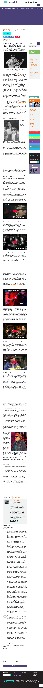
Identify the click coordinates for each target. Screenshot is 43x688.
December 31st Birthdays (33, 113)
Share (6, 36)
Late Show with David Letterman (16, 284)
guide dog (16, 109)
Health (36, 8)
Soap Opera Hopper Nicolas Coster (33, 59)
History (31, 8)
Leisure (27, 8)
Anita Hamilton (15, 500)
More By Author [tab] (16, 497)
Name (4, 661)
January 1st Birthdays (33, 109)
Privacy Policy (15, 678)
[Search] (38, 5)
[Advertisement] (21, 18)
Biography (17, 29)
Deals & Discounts (34, 132)
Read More (32, 62)
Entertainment (8, 8)
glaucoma (20, 73)
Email (17, 661)
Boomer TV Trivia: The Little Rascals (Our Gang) (34, 72)
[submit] (38, 43)
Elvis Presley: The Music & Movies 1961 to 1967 (34, 66)
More (41, 8)
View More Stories (33, 77)
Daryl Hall (5, 320)
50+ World (5, 29)
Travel (18, 8)
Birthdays (23, 8)
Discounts (13, 8)
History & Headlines (34, 141)
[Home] (2, 8)
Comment (5, 648)
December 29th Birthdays (33, 124)
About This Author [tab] (8, 497)
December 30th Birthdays (33, 118)
